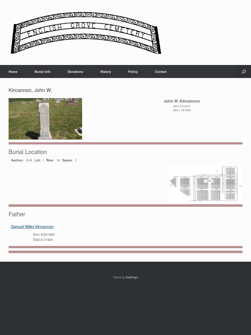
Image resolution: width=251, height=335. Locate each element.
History (105, 71)
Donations (75, 71)
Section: (17, 160)
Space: (67, 160)
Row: (50, 160)
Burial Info (42, 71)
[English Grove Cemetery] (85, 32)
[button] (244, 71)
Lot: (37, 160)
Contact (160, 71)
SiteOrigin (132, 277)
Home (13, 71)
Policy (133, 71)
